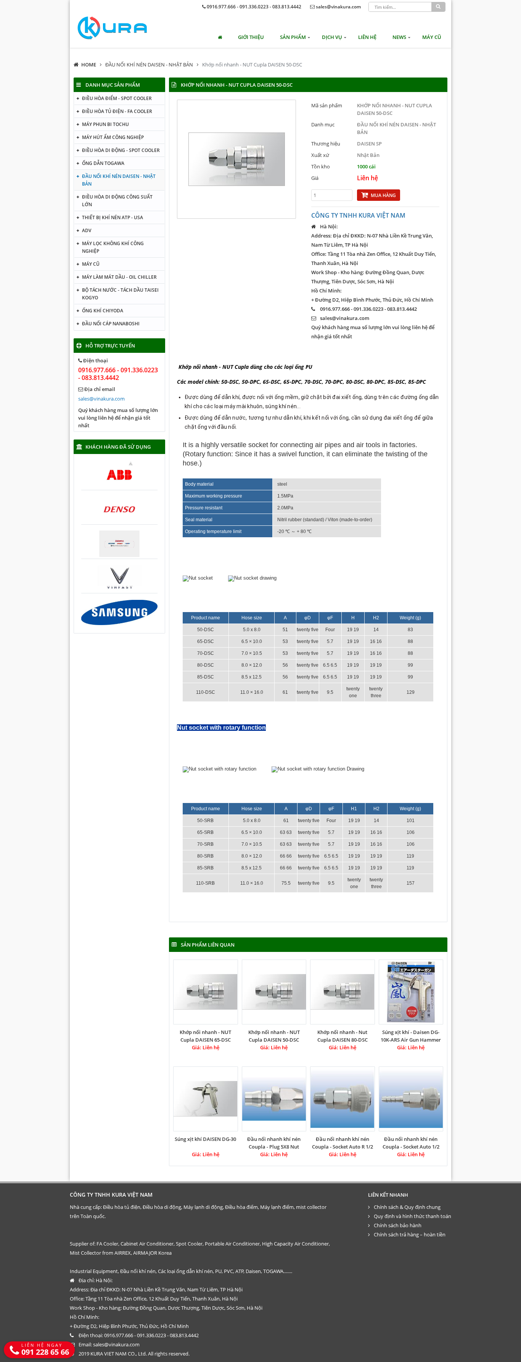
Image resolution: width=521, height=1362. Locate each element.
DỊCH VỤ (332, 37)
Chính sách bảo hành (397, 1225)
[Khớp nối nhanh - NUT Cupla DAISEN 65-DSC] (205, 992)
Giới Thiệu (251, 37)
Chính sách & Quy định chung (407, 1207)
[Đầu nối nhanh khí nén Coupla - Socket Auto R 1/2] (342, 1098)
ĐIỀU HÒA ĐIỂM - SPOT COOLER (117, 98)
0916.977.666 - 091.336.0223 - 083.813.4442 (254, 6)
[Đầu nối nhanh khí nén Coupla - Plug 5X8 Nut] (274, 1098)
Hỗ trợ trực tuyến (110, 345)
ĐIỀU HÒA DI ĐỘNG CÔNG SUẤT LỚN (117, 201)
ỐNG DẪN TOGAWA (103, 163)
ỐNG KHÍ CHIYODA (102, 310)
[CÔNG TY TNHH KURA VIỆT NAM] (112, 28)
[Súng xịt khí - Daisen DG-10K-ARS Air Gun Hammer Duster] (411, 992)
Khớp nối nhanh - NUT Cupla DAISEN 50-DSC (252, 64)
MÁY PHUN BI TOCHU (105, 124)
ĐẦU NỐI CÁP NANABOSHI (111, 323)
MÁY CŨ (431, 37)
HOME (88, 64)
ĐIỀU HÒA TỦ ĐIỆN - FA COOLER (117, 111)
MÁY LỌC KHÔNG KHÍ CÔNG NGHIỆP (113, 247)
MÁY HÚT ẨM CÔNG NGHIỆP (113, 137)
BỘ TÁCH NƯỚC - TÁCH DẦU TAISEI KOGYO (120, 294)
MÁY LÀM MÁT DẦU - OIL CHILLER (119, 277)
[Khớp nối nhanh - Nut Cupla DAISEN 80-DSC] (342, 992)
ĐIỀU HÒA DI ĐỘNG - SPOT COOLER (121, 150)
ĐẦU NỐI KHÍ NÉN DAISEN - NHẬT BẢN (149, 64)
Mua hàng (383, 195)
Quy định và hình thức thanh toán (412, 1216)
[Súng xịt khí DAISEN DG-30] (205, 1098)
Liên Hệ (367, 37)
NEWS (399, 37)
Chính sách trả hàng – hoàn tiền (409, 1234)
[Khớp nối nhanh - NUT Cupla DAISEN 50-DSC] (274, 992)
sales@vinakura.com (338, 6)
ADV (86, 230)
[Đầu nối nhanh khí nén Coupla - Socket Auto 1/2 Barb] (411, 1098)
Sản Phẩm (293, 37)
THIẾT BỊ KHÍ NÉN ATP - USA (112, 217)
